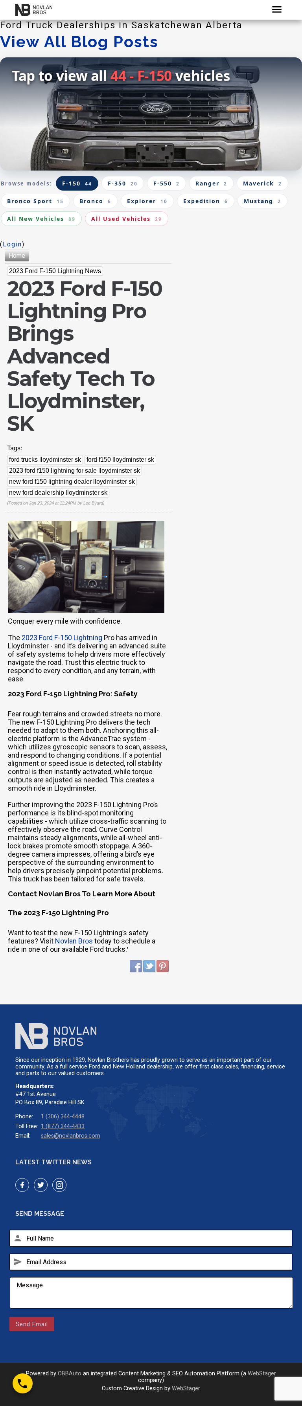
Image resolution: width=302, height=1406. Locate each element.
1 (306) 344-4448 (63, 1116)
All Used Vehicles (126, 218)
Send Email (32, 1324)
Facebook (136, 966)
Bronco (95, 201)
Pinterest (163, 966)
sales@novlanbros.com (70, 1136)
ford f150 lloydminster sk (120, 459)
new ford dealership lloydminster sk (58, 492)
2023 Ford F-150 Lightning (62, 637)
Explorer (147, 201)
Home (17, 255)
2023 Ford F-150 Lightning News (55, 271)
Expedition (205, 201)
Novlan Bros (74, 941)
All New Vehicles (41, 218)
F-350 (123, 183)
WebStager (262, 1373)
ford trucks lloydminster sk (45, 459)
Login (12, 244)
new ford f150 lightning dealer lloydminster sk (72, 481)
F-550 (166, 183)
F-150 (77, 183)
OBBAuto (69, 1373)
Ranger (211, 183)
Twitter (149, 966)
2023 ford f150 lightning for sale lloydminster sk (74, 470)
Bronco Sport (35, 201)
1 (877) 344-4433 (63, 1126)
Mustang (262, 201)
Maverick (262, 183)
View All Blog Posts (79, 41)
